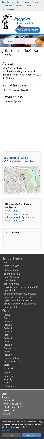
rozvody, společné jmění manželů (21, 287)
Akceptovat (31, 435)
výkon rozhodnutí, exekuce (18, 300)
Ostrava (8, 348)
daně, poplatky (11, 306)
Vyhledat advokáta (27, 30)
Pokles (11, 435)
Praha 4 (8, 324)
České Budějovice (13, 361)
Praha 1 (8, 314)
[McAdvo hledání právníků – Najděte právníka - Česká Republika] (22, 18)
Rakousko (15, 2)
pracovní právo (11, 283)
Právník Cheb (11, 210)
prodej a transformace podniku (20, 303)
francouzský (10, 385)
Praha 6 (8, 331)
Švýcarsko (26, 2)
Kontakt (5, 397)
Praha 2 (8, 321)
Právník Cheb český (14, 220)
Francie (35, 2)
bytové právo (10, 290)
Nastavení (6, 430)
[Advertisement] (22, 125)
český (7, 372)
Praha (7, 341)
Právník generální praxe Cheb (20, 217)
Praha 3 (8, 344)
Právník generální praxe (17, 213)
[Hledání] (38, 41)
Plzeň (6, 334)
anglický (8, 379)
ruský (7, 382)
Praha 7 (8, 354)
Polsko (28, 6)
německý (8, 375)
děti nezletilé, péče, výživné (18, 296)
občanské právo (12, 270)
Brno (6, 318)
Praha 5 (8, 328)
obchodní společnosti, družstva (20, 293)
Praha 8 (8, 338)
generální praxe (12, 277)
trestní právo (10, 280)
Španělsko (19, 6)
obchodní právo (12, 273)
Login (4, 393)
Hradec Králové (12, 358)
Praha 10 (8, 351)
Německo (5, 2)
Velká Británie (7, 6)
